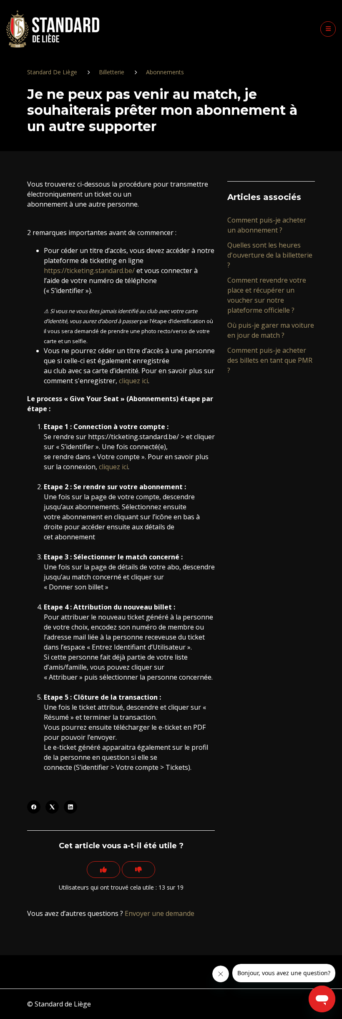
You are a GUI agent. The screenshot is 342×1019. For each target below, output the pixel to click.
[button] (328, 29)
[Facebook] (33, 807)
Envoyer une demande (159, 913)
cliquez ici (133, 380)
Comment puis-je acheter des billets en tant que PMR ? (269, 360)
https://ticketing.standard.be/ (89, 270)
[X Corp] (52, 807)
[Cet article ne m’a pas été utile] (138, 869)
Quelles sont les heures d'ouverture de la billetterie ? (269, 255)
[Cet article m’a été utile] (103, 869)
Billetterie (111, 72)
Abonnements (165, 72)
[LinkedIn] (70, 807)
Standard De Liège (52, 72)
